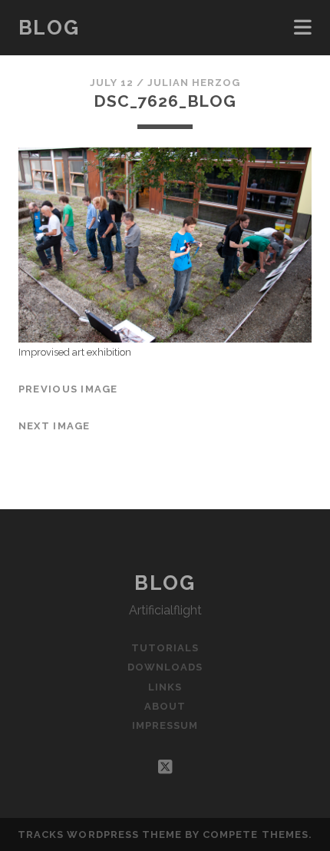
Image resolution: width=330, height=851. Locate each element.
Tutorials (165, 648)
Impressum (165, 725)
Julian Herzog (194, 82)
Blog (48, 27)
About (165, 706)
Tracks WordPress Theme (100, 834)
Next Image (54, 426)
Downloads (165, 667)
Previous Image (68, 389)
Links (165, 687)
